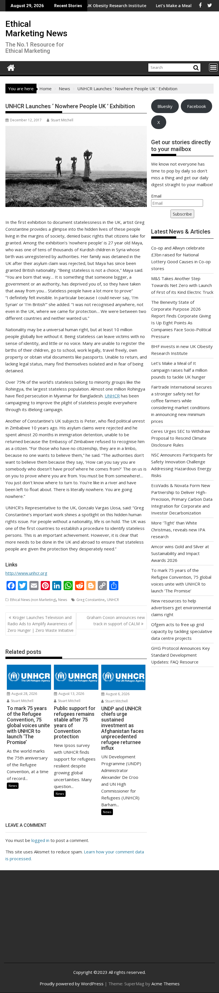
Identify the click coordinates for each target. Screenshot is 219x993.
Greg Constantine (90, 599)
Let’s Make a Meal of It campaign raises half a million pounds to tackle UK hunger (179, 370)
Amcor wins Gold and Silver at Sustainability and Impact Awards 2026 (180, 553)
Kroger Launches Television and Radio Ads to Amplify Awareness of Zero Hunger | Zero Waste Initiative (40, 624)
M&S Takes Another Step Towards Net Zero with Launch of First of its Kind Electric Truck (182, 285)
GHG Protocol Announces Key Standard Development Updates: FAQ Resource (180, 655)
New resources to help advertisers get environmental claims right (181, 607)
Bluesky (165, 106)
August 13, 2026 (71, 693)
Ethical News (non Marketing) (33, 599)
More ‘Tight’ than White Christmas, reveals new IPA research (178, 529)
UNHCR (112, 396)
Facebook (196, 106)
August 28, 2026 (24, 693)
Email (156, 196)
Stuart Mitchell (62, 120)
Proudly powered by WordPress (72, 983)
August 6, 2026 (117, 694)
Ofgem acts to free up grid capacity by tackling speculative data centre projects (181, 631)
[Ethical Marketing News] (11, 67)
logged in (40, 840)
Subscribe (182, 214)
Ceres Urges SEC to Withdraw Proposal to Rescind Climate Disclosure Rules (180, 438)
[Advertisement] (43, 921)
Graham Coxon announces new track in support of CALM (116, 620)
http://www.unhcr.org (26, 573)
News (62, 599)
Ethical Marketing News (36, 28)
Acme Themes (165, 983)
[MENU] (213, 67)
